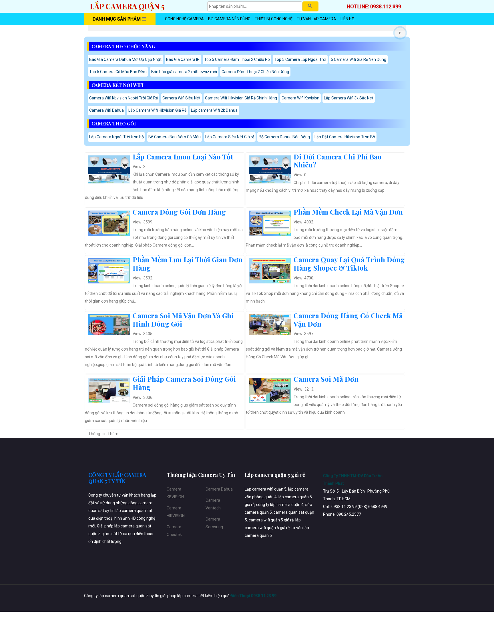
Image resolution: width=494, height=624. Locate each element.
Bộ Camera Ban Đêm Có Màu (174, 137)
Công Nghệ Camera (184, 19)
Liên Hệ (347, 19)
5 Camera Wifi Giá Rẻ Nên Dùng (358, 59)
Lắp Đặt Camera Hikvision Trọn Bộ (344, 137)
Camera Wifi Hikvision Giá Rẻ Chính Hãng (241, 98)
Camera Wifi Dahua (106, 110)
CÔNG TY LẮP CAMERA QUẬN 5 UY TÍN (117, 478)
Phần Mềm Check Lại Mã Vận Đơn (348, 211)
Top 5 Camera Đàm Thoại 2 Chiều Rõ (237, 59)
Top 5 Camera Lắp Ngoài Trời (300, 59)
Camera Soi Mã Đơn (326, 378)
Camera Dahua (219, 489)
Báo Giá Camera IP (183, 59)
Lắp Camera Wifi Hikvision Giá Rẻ (157, 110)
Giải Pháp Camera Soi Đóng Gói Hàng (184, 383)
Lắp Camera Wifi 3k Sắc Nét (348, 98)
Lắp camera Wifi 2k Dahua (214, 110)
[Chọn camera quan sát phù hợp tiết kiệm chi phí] (400, 32)
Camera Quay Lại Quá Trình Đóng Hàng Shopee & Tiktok (349, 263)
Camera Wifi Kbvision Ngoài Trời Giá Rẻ (123, 98)
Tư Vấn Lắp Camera (316, 19)
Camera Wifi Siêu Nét (181, 98)
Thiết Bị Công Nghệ (273, 19)
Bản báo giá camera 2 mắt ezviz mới (184, 71)
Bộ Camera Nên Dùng (229, 19)
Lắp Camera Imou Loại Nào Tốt (183, 156)
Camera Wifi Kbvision (300, 98)
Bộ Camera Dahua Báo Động (284, 137)
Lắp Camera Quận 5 (127, 6)
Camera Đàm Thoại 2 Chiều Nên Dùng (255, 71)
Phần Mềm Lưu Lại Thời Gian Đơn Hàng (187, 263)
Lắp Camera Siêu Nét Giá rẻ (229, 137)
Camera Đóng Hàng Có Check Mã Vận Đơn (348, 319)
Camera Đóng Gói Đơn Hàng (179, 211)
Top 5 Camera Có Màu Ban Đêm (118, 71)
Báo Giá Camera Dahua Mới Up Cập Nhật (125, 59)
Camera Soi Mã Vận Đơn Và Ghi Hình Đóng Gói (183, 319)
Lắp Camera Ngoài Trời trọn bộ (116, 137)
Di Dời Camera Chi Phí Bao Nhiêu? (338, 160)
